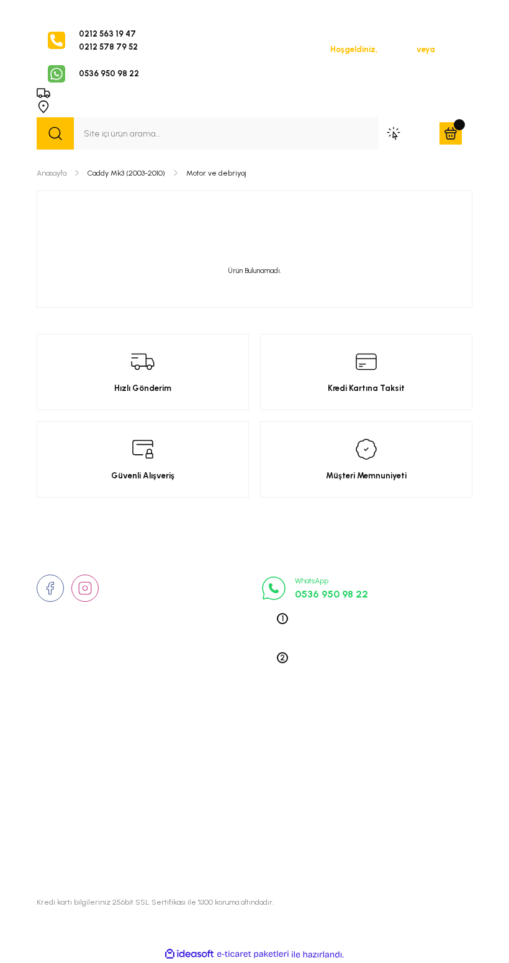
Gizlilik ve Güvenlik (224, 755)
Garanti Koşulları (219, 845)
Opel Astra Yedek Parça (383, 755)
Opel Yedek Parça (371, 737)
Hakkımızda (60, 737)
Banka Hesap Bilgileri (228, 827)
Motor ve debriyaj (216, 172)
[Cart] (450, 133)
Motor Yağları (363, 845)
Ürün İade (206, 773)
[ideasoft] (189, 954)
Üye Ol (449, 49)
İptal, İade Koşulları (224, 809)
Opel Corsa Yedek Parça (385, 773)
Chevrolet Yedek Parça (381, 827)
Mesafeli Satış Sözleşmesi (239, 791)
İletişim (51, 755)
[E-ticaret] (253, 954)
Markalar (55, 773)
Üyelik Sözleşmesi (222, 737)
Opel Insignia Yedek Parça (388, 809)
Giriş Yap (397, 49)
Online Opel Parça (371, 791)
